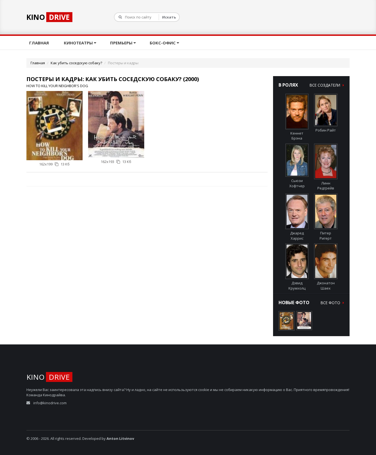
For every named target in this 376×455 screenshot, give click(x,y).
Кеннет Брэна (296, 136)
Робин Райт (325, 130)
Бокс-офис (163, 43)
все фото (331, 302)
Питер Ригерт (326, 236)
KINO (48, 17)
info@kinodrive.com (50, 402)
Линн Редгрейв (325, 186)
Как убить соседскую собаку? (76, 62)
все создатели (325, 85)
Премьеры (121, 43)
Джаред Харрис (297, 236)
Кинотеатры (79, 43)
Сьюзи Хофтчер (297, 183)
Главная (39, 43)
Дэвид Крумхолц (297, 285)
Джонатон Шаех (326, 285)
